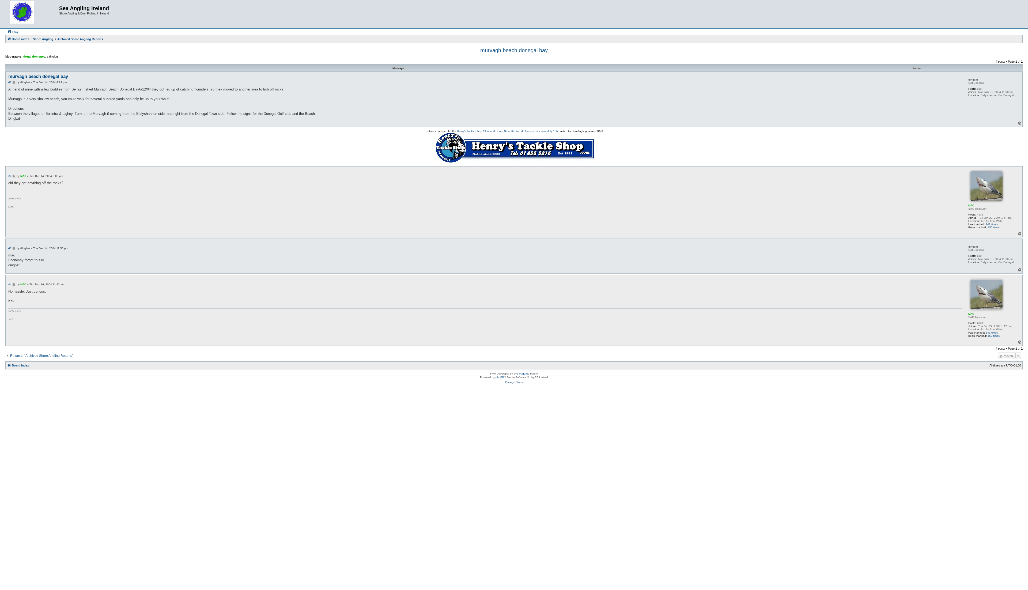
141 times (992, 224)
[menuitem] (12, 32)
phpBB (500, 377)
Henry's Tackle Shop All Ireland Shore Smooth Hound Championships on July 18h (507, 131)
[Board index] (33, 14)
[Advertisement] (514, 407)
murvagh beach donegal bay (514, 50)
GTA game (522, 373)
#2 (10, 176)
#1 (10, 82)
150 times (994, 227)
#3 (10, 248)
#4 (10, 284)
